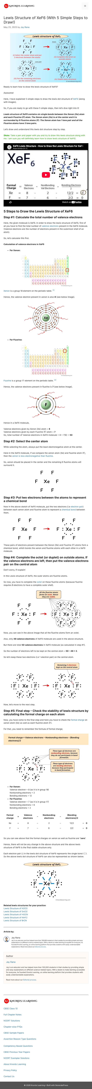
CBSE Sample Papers (14, 1033)
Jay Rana (10, 962)
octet (39, 582)
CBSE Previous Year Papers (17, 1052)
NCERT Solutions (12, 1020)
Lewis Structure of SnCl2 (15, 911)
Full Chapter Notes (12, 1014)
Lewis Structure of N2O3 (15, 908)
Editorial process (40, 947)
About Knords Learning (15, 1064)
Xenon (7, 291)
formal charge (77, 720)
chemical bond (69, 509)
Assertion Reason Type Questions (20, 1039)
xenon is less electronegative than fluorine (32, 456)
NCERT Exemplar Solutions (16, 1058)
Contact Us (9, 1076)
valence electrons (50, 226)
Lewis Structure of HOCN (16, 914)
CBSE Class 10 (11, 1008)
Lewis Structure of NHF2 (15, 917)
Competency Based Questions (18, 1046)
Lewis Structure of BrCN (15, 920)
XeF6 (75, 99)
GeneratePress (61, 1085)
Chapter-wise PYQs (13, 1027)
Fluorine (7, 380)
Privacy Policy (10, 1070)
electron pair (77, 506)
